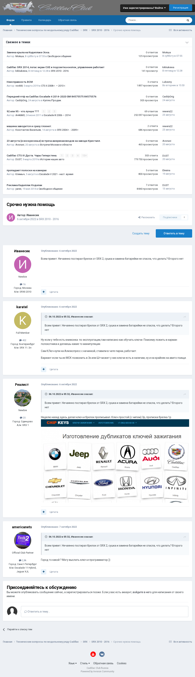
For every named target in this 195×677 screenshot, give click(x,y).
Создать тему (140, 233)
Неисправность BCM (20, 81)
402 (24, 340)
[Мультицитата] (43, 292)
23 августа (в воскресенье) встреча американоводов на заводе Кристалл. (54, 140)
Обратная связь (67, 20)
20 (24, 417)
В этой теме (172, 20)
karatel (22, 307)
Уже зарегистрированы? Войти (143, 8)
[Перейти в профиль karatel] (22, 320)
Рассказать (147, 217)
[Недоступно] (115, 460)
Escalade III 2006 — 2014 (57, 115)
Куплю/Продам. (52, 100)
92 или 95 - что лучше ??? (23, 111)
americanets (22, 527)
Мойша (19, 56)
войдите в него (142, 592)
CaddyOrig (21, 100)
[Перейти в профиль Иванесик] (11, 217)
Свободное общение (59, 56)
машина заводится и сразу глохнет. (29, 126)
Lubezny (167, 81)
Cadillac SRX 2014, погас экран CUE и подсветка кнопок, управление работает (55, 67)
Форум (10, 20)
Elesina (166, 170)
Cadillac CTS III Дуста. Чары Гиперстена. (32, 155)
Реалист (22, 385)
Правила (26, 20)
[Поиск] (188, 20)
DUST (18, 159)
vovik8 (18, 85)
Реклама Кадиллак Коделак (24, 185)
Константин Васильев (28, 129)
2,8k (23, 560)
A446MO (20, 115)
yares (18, 188)
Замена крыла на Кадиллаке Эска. (28, 52)
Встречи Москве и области (56, 144)
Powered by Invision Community (97, 671)
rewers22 (167, 111)
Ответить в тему (174, 233)
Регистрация (180, 7)
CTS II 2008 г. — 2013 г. (53, 85)
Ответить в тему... (38, 611)
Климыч (20, 174)
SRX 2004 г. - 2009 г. (68, 129)
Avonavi (19, 144)
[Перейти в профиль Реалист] (22, 398)
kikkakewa (21, 70)
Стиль (84, 663)
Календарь (44, 20)
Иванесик (32, 215)
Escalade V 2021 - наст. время (56, 174)
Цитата (54, 291)
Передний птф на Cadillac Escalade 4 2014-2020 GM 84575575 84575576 (51, 96)
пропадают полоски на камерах (27, 170)
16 (24, 284)
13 (84, 155)
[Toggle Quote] (46, 316)
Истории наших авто (52, 159)
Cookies (121, 663)
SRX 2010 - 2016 (60, 70)
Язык (72, 663)
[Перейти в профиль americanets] (22, 540)
